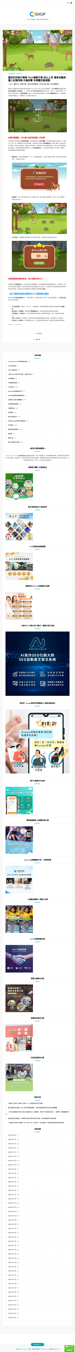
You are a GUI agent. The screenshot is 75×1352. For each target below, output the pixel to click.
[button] (68, 3)
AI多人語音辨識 (12, 370)
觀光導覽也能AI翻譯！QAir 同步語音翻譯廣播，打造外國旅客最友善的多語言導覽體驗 (32, 1107)
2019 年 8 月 (12, 1317)
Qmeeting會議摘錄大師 (15, 391)
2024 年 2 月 (12, 1245)
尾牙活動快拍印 (12, 416)
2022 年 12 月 (12, 1305)
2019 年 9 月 (12, 1313)
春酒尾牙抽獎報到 (13, 429)
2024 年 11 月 (12, 1211)
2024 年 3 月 (12, 1241)
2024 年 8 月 (12, 1224)
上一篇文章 (38, 333)
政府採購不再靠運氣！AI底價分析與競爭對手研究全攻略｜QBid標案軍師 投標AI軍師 (32, 1118)
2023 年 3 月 (12, 1292)
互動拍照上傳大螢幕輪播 (15, 399)
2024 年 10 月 (12, 1216)
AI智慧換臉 (11, 378)
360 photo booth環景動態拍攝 (17, 361)
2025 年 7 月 (12, 1177)
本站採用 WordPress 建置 (23, 1349)
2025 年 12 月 (12, 1156)
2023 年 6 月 (12, 1279)
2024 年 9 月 (12, 1220)
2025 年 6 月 (12, 1182)
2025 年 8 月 (12, 1173)
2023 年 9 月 (12, 1266)
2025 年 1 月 (12, 1203)
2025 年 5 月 (12, 1186)
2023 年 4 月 (12, 1288)
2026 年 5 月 (12, 1139)
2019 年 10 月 (12, 1309)
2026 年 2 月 (12, 1148)
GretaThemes (44, 1349)
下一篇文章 (36, 339)
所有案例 (19, 73)
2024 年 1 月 (12, 1249)
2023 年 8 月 (12, 1271)
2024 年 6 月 (12, 1232)
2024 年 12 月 (12, 1207)
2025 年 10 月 (12, 1165)
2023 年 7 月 (12, 1275)
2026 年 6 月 (12, 1135)
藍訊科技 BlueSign (25, 455)
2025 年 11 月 (12, 1160)
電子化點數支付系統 (14, 442)
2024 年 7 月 (12, 1228)
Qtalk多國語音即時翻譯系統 (16, 395)
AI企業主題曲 (12, 366)
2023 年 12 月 (12, 1254)
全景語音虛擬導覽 (13, 404)
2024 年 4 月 (12, 1237)
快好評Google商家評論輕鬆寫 (17, 421)
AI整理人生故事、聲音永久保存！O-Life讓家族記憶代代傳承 (25, 1103)
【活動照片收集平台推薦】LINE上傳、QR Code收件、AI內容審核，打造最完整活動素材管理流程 (36, 1122)
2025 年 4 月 (12, 1190)
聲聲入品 (10, 438)
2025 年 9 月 (12, 1169)
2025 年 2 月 (12, 1199)
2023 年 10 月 (12, 1262)
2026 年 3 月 (12, 1143)
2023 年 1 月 (12, 1300)
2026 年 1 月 (12, 1152)
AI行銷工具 (11, 387)
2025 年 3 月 (12, 1194)
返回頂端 (36, 1344)
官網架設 (10, 412)
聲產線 (10, 433)
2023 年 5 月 (12, 1283)
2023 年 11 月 (12, 1258)
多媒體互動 (11, 73)
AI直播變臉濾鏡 (12, 382)
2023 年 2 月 (12, 1296)
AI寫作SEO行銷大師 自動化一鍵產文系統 (20, 374)
